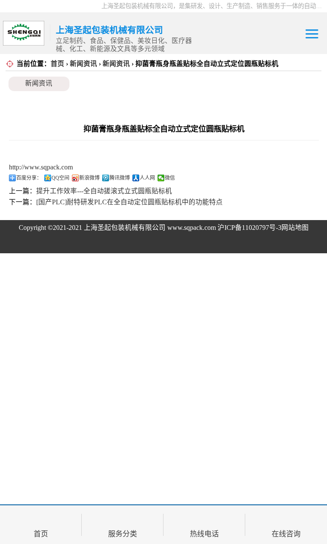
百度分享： (29, 178)
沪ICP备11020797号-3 (249, 227)
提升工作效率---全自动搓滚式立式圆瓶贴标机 (104, 191)
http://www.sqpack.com (41, 167)
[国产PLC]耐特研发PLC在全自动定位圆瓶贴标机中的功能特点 (129, 202)
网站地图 (295, 227)
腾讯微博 (119, 178)
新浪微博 (89, 178)
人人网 (147, 178)
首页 (57, 63)
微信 (170, 178)
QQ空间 (60, 178)
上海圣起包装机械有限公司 (125, 227)
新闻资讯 (83, 63)
